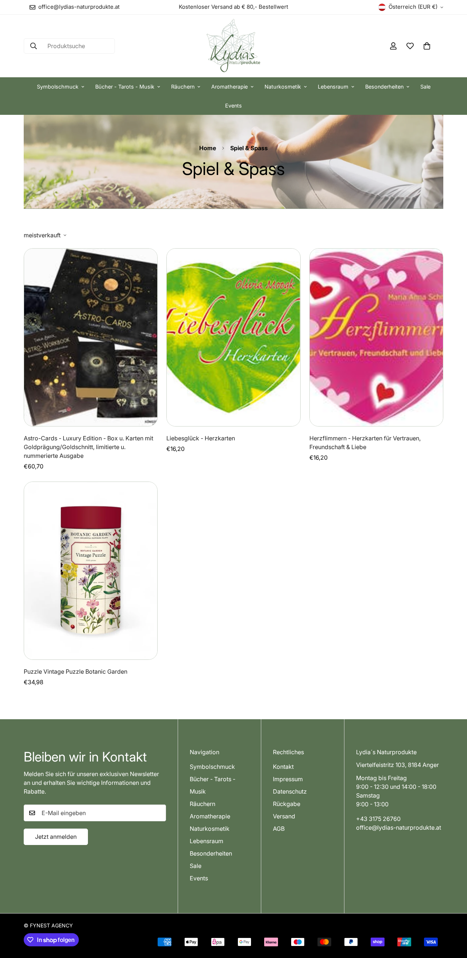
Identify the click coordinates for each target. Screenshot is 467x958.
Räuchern (182, 86)
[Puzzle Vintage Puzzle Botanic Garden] (90, 570)
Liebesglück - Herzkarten (200, 438)
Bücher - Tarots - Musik (124, 86)
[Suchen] (33, 46)
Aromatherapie (229, 86)
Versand (284, 815)
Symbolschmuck (57, 86)
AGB (279, 828)
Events (233, 105)
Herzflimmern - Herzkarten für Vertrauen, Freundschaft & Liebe (365, 443)
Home (207, 148)
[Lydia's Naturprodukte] (233, 46)
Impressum (288, 778)
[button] (426, 46)
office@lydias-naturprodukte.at (398, 827)
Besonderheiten (384, 86)
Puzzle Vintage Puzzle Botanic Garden (75, 671)
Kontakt (283, 766)
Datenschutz (290, 791)
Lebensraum (333, 86)
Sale (425, 86)
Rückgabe (286, 803)
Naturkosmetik (283, 86)
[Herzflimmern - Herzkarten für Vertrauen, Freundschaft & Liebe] (376, 337)
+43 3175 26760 (378, 818)
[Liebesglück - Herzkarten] (233, 337)
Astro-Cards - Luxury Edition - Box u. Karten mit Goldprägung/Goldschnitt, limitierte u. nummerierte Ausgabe (88, 447)
